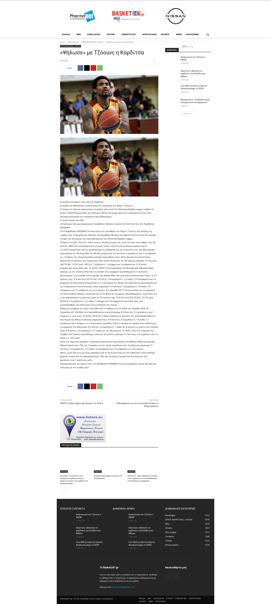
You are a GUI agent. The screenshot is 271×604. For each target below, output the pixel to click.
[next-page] (66, 490)
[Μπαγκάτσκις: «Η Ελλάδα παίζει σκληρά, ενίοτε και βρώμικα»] (172, 103)
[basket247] (127, 16)
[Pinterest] (93, 68)
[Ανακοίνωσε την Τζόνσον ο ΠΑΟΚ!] (172, 60)
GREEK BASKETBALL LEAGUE (92, 42)
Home (62, 42)
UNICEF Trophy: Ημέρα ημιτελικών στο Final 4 (81, 403)
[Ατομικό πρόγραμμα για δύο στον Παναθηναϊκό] (109, 462)
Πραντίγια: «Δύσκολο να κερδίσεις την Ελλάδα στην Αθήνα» (193, 74)
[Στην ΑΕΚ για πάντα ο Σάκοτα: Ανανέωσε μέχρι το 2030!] (172, 89)
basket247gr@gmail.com (123, 587)
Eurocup (64, 471)
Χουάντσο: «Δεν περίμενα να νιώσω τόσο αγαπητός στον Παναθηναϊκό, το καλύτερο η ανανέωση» (142, 478)
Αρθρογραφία (73, 42)
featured (98, 471)
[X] (87, 68)
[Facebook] (80, 68)
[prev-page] (62, 490)
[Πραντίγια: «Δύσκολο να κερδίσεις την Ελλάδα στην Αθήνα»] (172, 74)
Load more (187, 113)
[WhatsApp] (100, 68)
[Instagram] (175, 576)
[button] (207, 34)
